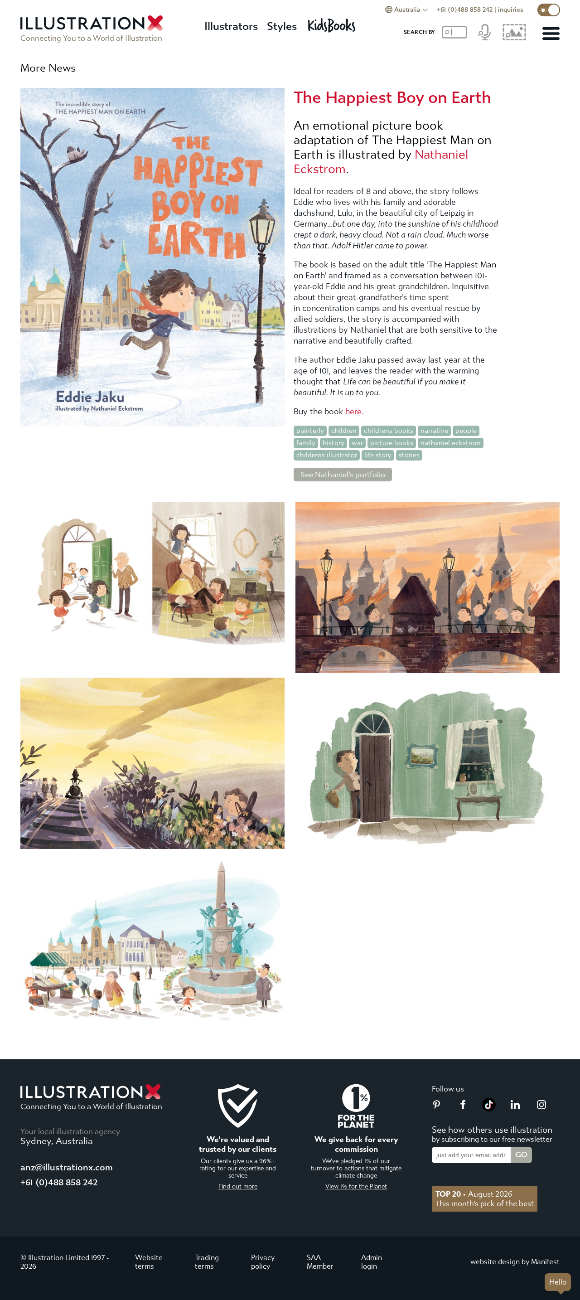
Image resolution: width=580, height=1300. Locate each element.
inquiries (510, 10)
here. (354, 412)
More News (48, 68)
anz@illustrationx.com (66, 1167)
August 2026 (473, 1193)
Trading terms (207, 1262)
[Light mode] (548, 10)
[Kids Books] (333, 23)
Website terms (149, 1262)
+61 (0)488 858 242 (465, 10)
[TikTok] (489, 1108)
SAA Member (320, 1262)
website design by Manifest (515, 1261)
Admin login (371, 1262)
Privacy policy (263, 1262)
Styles (282, 26)
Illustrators (231, 26)
